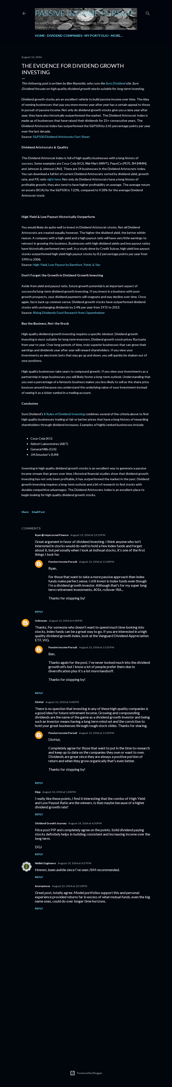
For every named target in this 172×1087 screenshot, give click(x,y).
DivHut (39, 702)
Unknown (41, 620)
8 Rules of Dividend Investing (64, 414)
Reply (39, 611)
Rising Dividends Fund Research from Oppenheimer (69, 313)
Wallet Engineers (45, 863)
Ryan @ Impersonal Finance (52, 535)
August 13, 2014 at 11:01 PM (96, 647)
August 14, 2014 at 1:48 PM (59, 792)
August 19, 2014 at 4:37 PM (74, 863)
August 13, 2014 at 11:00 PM (96, 561)
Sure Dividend (115, 83)
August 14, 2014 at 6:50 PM (85, 823)
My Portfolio (96, 35)
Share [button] (25, 512)
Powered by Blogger (89, 1073)
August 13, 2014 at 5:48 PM (62, 702)
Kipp (38, 792)
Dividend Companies (64, 35)
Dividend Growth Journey (51, 823)
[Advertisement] (86, 1016)
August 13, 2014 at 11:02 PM (96, 733)
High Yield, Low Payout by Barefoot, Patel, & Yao (66, 265)
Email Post (38, 512)
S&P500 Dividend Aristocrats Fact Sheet (61, 137)
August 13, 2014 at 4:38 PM (65, 620)
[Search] (147, 12)
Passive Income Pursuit (84, 13)
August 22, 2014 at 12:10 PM (69, 886)
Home (40, 35)
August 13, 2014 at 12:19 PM (87, 535)
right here (54, 179)
